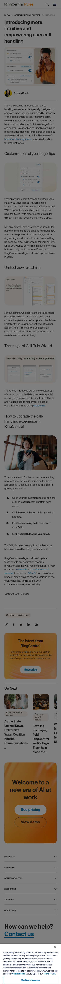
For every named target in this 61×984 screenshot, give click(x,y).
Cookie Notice (18, 974)
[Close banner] (55, 947)
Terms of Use (49, 974)
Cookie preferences (30, 980)
